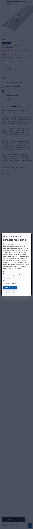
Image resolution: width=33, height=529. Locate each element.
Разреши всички (10, 287)
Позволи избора (10, 292)
